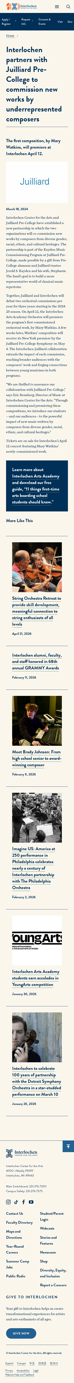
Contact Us (14, 1213)
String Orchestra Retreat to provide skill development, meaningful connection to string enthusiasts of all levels (36, 611)
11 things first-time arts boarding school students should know (35, 495)
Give (70, 22)
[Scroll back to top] (68, 1146)
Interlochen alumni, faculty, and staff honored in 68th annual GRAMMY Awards (37, 662)
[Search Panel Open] (68, 6)
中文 (32, 1363)
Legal (36, 1371)
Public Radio (15, 1276)
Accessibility (23, 1371)
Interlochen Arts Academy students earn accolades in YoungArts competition (35, 978)
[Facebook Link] (23, 1202)
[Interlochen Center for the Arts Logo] (21, 6)
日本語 (42, 1363)
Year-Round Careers (15, 1249)
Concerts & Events (45, 22)
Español (9, 1363)
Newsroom (48, 1252)
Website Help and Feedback (19, 1375)
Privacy (9, 1371)
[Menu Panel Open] (57, 6)
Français (21, 1363)
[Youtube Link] (31, 1202)
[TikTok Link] (16, 1202)
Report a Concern (53, 1285)
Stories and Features (48, 1240)
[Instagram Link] (8, 1202)
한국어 (54, 1363)
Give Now (21, 1333)
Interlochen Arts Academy (35, 476)
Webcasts (47, 1228)
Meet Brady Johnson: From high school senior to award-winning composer (36, 758)
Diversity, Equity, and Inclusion (53, 1273)
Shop (44, 1261)
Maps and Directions (14, 1234)
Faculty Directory (19, 1222)
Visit (60, 22)
